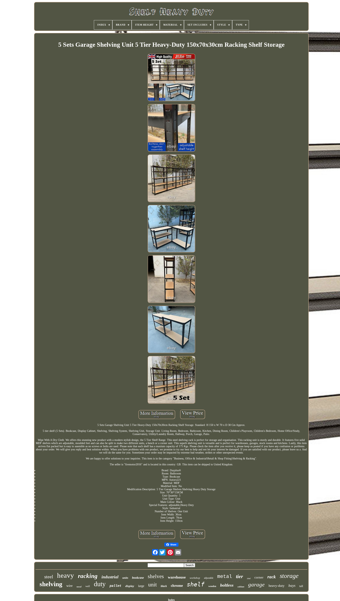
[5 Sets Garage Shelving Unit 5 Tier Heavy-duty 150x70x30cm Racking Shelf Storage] (171, 78)
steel (48, 576)
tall (301, 586)
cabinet (240, 586)
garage (256, 584)
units (125, 577)
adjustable (208, 578)
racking (88, 575)
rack (271, 576)
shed (248, 578)
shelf (195, 584)
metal (224, 577)
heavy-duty (277, 586)
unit (152, 584)
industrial (110, 577)
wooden (212, 586)
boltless (227, 585)
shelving (51, 584)
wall (87, 586)
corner (258, 577)
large (141, 586)
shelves (156, 576)
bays (291, 585)
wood (79, 586)
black (164, 586)
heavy (65, 575)
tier (239, 576)
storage (289, 575)
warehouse (177, 577)
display (129, 586)
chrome (177, 585)
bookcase (138, 577)
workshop (195, 577)
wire (69, 586)
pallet (115, 586)
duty (100, 584)
